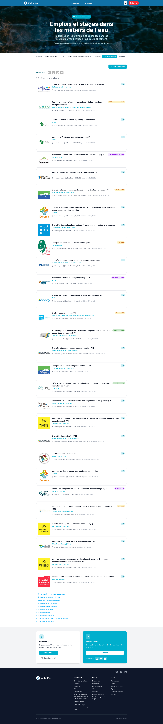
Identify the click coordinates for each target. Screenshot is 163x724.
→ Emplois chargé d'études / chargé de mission (52, 618)
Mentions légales (121, 718)
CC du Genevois (57, 157)
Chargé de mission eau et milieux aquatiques (71, 243)
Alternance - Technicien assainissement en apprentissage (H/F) (78, 155)
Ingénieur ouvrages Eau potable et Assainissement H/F (75, 172)
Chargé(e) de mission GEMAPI (64, 436)
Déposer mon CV (50, 653)
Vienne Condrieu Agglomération (62, 403)
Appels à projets (79, 701)
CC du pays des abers (59, 491)
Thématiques (78, 691)
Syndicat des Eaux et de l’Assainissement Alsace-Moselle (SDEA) (73, 315)
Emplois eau (96, 681)
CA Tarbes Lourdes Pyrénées (61, 87)
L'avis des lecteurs (117, 691)
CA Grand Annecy (57, 298)
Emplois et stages (97, 686)
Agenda (76, 683)
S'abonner (133, 3)
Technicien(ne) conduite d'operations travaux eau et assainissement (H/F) (83, 577)
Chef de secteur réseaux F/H (64, 313)
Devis (113, 683)
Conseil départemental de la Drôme (63, 227)
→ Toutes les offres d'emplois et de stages (50, 594)
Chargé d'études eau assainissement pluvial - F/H (73, 348)
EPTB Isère (55, 388)
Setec (54, 122)
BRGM (54, 280)
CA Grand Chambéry (58, 579)
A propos (88, 3)
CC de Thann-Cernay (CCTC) (61, 544)
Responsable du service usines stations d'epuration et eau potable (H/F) (82, 401)
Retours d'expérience (80, 699)
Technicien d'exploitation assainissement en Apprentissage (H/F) (79, 489)
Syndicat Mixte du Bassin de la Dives (64, 335)
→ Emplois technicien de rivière (46, 603)
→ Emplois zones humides (44, 609)
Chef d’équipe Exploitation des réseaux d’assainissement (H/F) (78, 84)
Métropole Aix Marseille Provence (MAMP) (65, 350)
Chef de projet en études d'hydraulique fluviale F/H (73, 120)
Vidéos (76, 689)
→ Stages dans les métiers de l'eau (48, 600)
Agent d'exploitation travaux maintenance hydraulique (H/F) (77, 295)
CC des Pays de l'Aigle (59, 456)
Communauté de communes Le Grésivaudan (66, 263)
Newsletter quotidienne (81, 681)
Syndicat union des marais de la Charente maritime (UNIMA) (71, 107)
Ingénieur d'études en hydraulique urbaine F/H (71, 137)
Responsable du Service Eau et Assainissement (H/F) (74, 541)
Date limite (122, 56)
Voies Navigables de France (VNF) (63, 192)
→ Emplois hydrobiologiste (45, 621)
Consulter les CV (50, 658)
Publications (77, 686)
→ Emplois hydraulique (43, 612)
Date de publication (110, 56)
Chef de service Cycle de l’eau (65, 454)
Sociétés (95, 691)
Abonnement (115, 681)
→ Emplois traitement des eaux (46, 606)
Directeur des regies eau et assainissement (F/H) (72, 524)
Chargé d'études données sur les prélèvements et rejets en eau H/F (80, 190)
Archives (113, 694)
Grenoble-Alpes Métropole (60, 423)
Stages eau (95, 683)
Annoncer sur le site (117, 686)
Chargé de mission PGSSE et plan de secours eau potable (76, 260)
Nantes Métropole (58, 175)
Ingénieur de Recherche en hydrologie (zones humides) (75, 471)
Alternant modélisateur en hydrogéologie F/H (71, 278)
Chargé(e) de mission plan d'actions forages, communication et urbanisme (83, 225)
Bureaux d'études (98, 694)
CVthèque (95, 689)
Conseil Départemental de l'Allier (62, 511)
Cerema (54, 212)
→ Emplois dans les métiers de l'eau (48, 597)
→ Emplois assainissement (45, 615)
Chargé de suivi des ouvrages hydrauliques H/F (72, 366)
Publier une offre (119, 67)
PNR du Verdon (57, 245)
